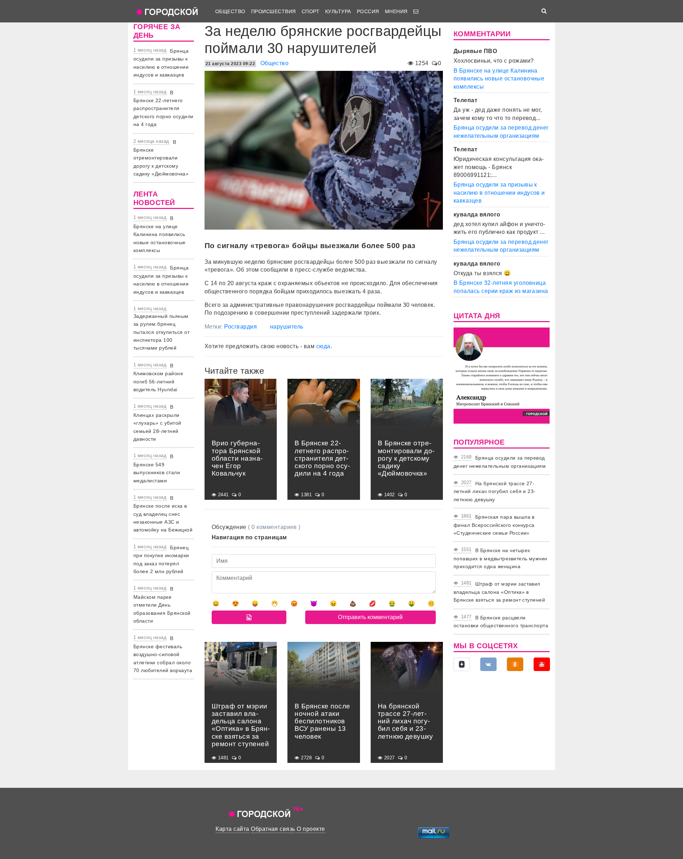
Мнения (396, 11)
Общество (230, 11)
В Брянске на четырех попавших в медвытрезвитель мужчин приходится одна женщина (500, 558)
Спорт (310, 11)
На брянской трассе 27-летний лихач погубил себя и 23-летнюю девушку (495, 491)
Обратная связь (273, 829)
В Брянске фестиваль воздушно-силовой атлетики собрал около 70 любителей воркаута (162, 654)
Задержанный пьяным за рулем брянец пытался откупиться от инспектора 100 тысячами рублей (161, 332)
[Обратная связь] (416, 11)
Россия (368, 11)
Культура (338, 11)
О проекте (311, 829)
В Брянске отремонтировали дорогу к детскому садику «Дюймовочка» (161, 158)
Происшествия (273, 11)
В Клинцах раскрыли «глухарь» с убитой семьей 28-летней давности (157, 423)
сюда (323, 346)
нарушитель (286, 327)
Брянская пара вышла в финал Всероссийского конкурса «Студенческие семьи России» (494, 525)
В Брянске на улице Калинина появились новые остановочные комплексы (159, 234)
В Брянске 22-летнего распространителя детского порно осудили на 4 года (163, 108)
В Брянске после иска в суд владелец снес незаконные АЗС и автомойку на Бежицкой (162, 514)
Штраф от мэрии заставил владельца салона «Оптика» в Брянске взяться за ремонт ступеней (499, 592)
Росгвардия (240, 327)
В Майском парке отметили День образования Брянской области (162, 605)
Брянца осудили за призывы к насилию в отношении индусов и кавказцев (499, 193)
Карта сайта (232, 829)
